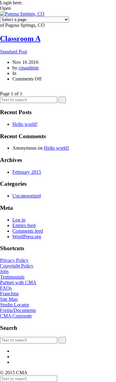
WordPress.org (26, 236)
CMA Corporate (16, 315)
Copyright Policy (16, 265)
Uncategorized (26, 195)
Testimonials (12, 277)
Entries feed (24, 225)
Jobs (4, 271)
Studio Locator (14, 304)
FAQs (6, 288)
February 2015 (26, 172)
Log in (18, 219)
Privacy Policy (14, 260)
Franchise (9, 293)
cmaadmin (29, 67)
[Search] (62, 100)
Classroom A (20, 39)
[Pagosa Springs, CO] (22, 13)
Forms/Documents (18, 310)
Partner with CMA (18, 282)
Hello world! (24, 124)
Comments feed (27, 231)
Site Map (9, 299)
